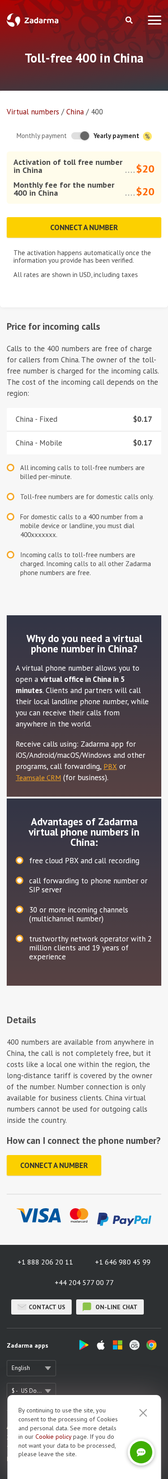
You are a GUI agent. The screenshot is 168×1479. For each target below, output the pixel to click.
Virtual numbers (33, 112)
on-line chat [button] (116, 1307)
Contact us (47, 1307)
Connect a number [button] (84, 227)
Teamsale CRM (38, 777)
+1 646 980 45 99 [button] (123, 1261)
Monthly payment (42, 135)
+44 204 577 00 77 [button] (84, 1282)
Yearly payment (117, 135)
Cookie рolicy (53, 1437)
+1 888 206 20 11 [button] (45, 1261)
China (75, 112)
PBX (110, 766)
